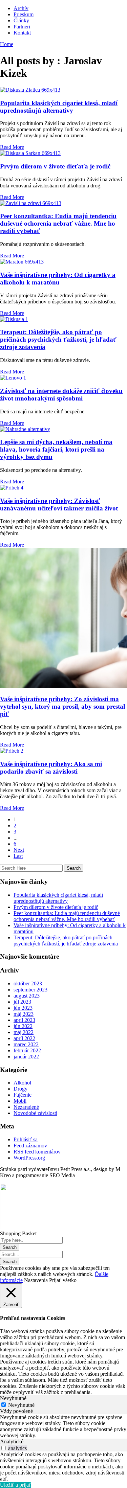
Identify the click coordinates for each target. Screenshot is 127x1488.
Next (19, 850)
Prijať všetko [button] (63, 1280)
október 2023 (28, 983)
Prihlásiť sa (26, 1139)
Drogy (20, 1089)
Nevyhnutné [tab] (13, 1398)
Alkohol (22, 1082)
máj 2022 (24, 1032)
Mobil (20, 1101)
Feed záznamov (30, 1145)
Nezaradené (26, 1107)
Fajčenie (22, 1095)
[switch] (3, 1448)
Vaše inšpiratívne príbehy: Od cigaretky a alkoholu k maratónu (57, 278)
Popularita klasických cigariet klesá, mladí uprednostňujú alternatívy (59, 106)
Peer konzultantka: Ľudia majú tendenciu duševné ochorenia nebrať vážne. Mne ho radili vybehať (58, 223)
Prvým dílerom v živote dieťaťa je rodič (55, 166)
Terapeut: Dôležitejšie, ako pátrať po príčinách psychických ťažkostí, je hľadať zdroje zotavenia (58, 339)
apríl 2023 (24, 1020)
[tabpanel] (63, 1426)
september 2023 (30, 989)
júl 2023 (22, 1002)
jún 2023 (23, 1008)
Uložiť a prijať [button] (15, 1485)
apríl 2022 (24, 1038)
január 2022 (26, 1056)
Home (6, 44)
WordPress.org (29, 1158)
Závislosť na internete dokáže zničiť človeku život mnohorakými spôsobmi (61, 394)
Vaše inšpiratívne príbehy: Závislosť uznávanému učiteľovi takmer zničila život (59, 504)
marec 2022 (26, 1044)
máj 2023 (24, 1014)
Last (18, 856)
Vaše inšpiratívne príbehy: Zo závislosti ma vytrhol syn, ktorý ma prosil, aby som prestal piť (62, 706)
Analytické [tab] (11, 1441)
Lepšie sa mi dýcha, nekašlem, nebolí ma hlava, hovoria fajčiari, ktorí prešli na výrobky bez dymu (56, 449)
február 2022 (27, 1050)
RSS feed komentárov (37, 1151)
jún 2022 (23, 1026)
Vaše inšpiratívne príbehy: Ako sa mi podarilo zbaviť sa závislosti (51, 767)
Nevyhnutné (21, 1405)
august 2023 (27, 996)
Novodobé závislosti (35, 1113)
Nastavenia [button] (36, 1280)
